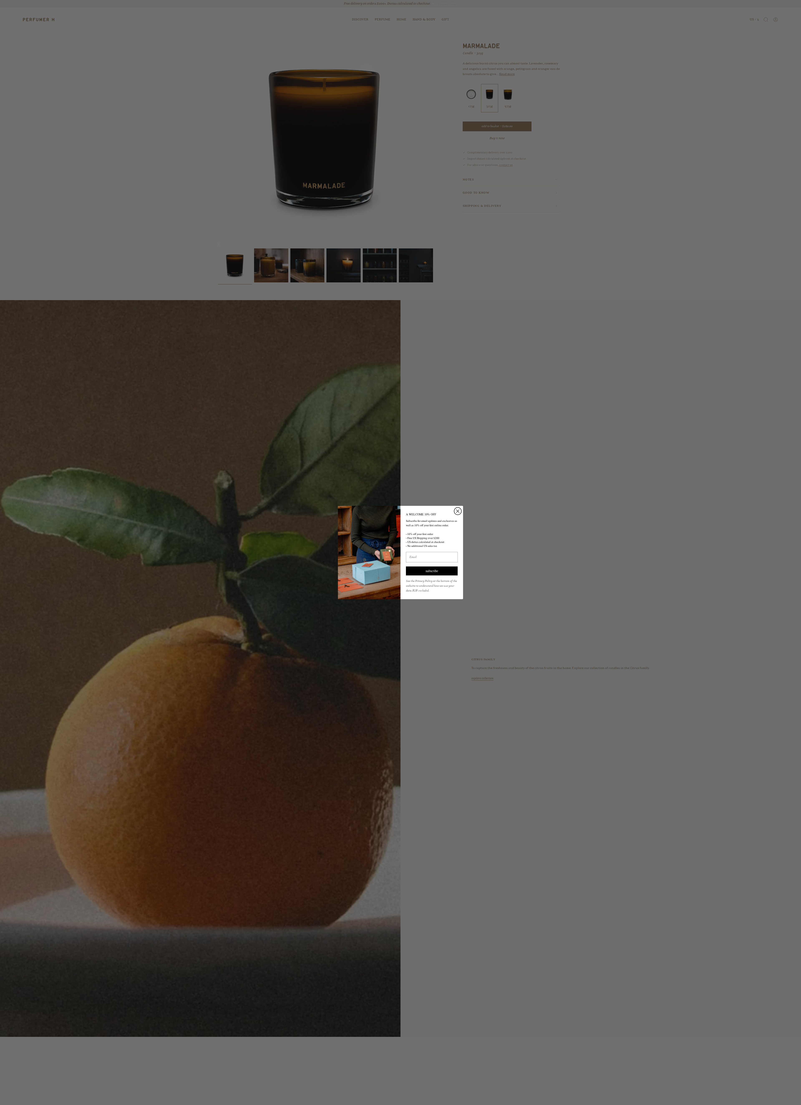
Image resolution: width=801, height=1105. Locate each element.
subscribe (432, 571)
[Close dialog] (457, 511)
